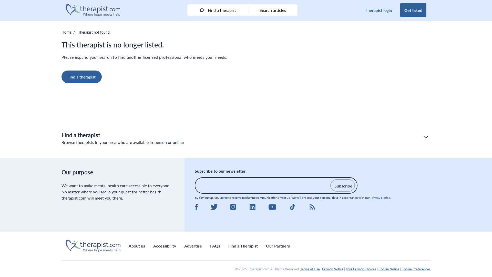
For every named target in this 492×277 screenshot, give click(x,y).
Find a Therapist (243, 246)
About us (137, 246)
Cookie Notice (388, 269)
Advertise (193, 246)
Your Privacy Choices (361, 269)
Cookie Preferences (416, 269)
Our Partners (278, 246)
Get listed (413, 10)
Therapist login (378, 10)
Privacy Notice (380, 197)
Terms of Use (310, 269)
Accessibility (164, 246)
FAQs (215, 246)
